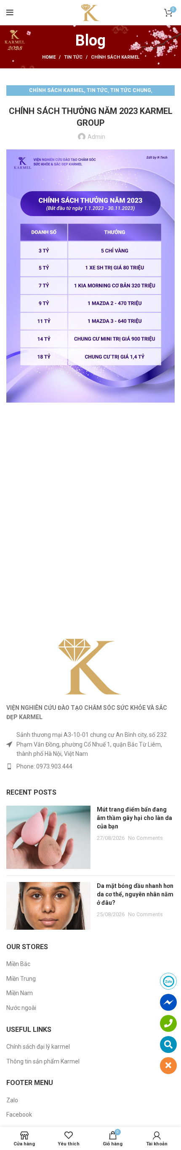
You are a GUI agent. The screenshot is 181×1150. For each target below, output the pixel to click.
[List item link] (90, 766)
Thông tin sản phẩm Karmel (43, 1061)
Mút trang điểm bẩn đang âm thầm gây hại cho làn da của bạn (134, 817)
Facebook (19, 1114)
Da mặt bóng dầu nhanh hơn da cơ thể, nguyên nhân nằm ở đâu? (135, 894)
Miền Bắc (18, 964)
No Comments (145, 838)
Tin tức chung (130, 90)
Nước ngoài (21, 1007)
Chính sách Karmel (115, 57)
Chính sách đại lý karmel (38, 1046)
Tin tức (73, 57)
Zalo (12, 1100)
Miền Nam (19, 993)
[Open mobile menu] (10, 12)
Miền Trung (21, 978)
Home (49, 57)
